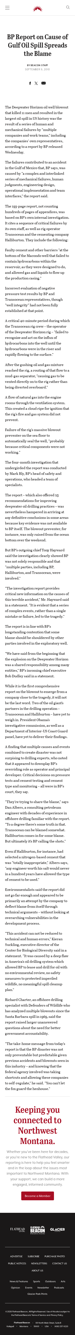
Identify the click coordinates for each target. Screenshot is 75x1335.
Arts (63, 1281)
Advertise (16, 1256)
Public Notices (17, 1263)
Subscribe (33, 1256)
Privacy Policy (57, 1315)
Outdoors (50, 1281)
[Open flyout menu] (7, 7)
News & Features (19, 1281)
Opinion (15, 1287)
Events (28, 1287)
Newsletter (43, 1287)
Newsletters (39, 1263)
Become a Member (37, 1196)
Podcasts (59, 1287)
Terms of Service (38, 1315)
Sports (36, 1281)
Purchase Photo (55, 1256)
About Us (37, 1270)
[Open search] (68, 7)
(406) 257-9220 (61, 1326)
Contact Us (59, 1263)
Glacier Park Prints (37, 1294)
